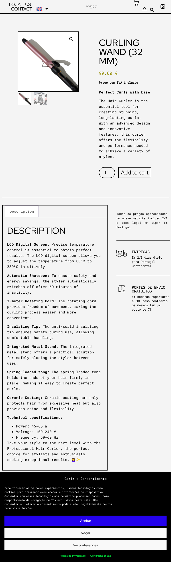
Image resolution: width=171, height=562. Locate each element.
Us (28, 4)
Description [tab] (22, 211)
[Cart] (136, 3)
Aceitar (85, 520)
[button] (152, 9)
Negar (85, 533)
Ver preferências (85, 545)
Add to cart (135, 172)
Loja (15, 4)
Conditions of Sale (101, 556)
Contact (21, 9)
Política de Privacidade (73, 556)
